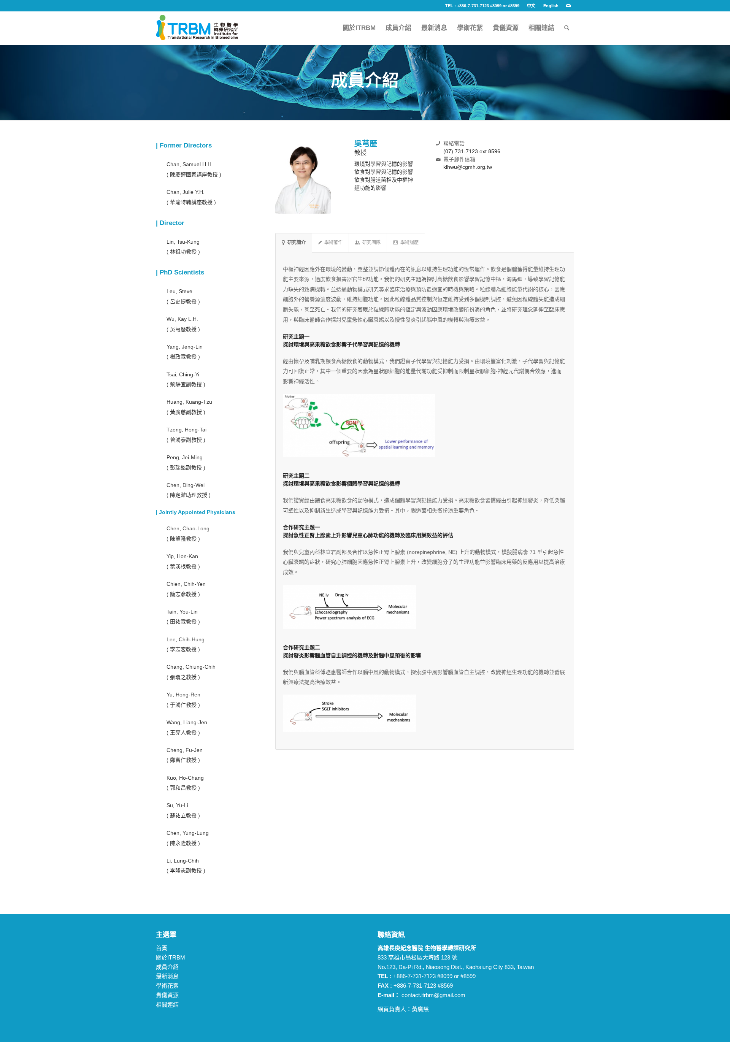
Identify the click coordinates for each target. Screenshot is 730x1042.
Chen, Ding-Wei (186, 485)
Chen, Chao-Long (188, 528)
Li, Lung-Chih (183, 861)
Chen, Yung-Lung (188, 833)
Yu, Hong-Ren (183, 694)
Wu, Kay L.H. (182, 319)
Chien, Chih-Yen (186, 584)
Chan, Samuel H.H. (190, 164)
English (551, 5)
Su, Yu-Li (177, 805)
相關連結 (167, 1004)
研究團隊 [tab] (371, 242)
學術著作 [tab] (333, 242)
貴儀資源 (167, 995)
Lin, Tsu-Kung (183, 242)
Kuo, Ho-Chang (185, 778)
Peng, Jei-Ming (185, 457)
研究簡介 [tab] (296, 242)
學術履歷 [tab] (409, 242)
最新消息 (167, 976)
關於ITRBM (170, 957)
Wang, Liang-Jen (187, 722)
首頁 (161, 948)
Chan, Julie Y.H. (186, 192)
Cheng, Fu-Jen (185, 750)
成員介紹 (167, 967)
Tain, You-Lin (182, 612)
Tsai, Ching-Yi (183, 374)
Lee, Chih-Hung (186, 639)
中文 (531, 5)
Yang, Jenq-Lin (185, 347)
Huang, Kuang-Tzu (189, 402)
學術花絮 (167, 985)
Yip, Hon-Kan (182, 556)
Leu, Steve (179, 291)
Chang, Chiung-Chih (191, 667)
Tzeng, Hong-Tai (186, 430)
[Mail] (568, 5)
